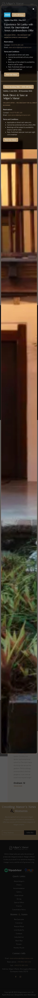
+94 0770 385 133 (16, 45)
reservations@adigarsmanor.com (20, 47)
